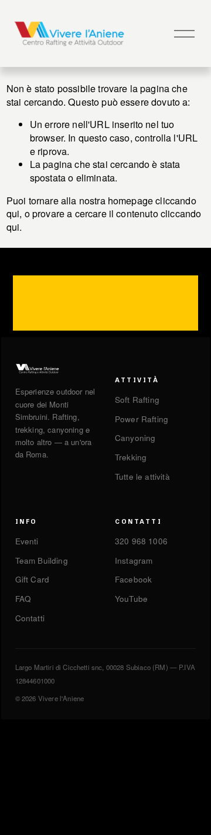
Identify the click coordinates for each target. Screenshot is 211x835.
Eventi (27, 541)
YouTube (131, 598)
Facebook (133, 579)
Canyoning (135, 437)
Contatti (30, 618)
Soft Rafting (137, 399)
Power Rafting (141, 419)
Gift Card (32, 579)
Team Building (41, 560)
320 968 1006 (141, 541)
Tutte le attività (142, 476)
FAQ (23, 598)
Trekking (131, 457)
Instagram (133, 560)
